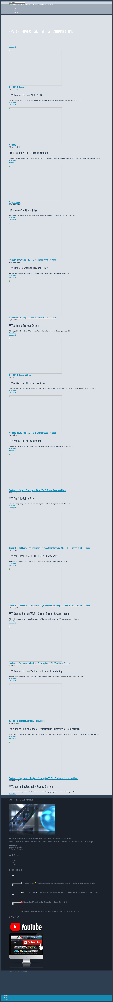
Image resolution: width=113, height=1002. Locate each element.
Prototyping (21, 259)
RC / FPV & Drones (17, 87)
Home (14, 860)
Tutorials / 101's (32, 720)
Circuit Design (15, 548)
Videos (53, 259)
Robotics (46, 259)
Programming (14, 202)
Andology (11, 47)
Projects (12, 144)
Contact (15, 12)
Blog (13, 862)
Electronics (13, 490)
